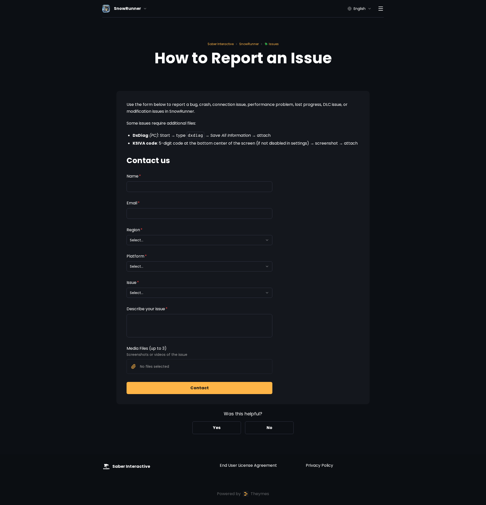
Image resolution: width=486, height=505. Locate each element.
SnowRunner (249, 44)
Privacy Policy (319, 465)
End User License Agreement (248, 465)
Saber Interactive (221, 44)
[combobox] (199, 240)
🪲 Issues (271, 44)
